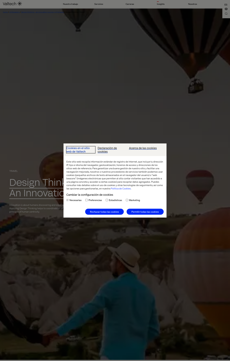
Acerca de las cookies (143, 148)
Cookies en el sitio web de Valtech (78, 149)
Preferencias (95, 200)
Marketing (134, 200)
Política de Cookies (121, 188)
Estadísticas (115, 200)
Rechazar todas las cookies (104, 211)
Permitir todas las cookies (145, 211)
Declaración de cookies (107, 149)
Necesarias (75, 200)
